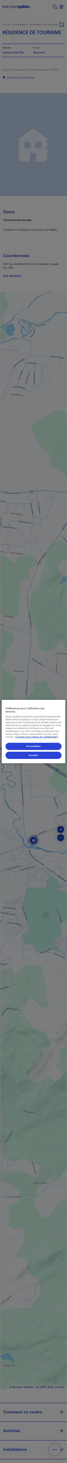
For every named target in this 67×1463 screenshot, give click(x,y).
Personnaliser (33, 746)
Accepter (33, 755)
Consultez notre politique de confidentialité (37, 737)
